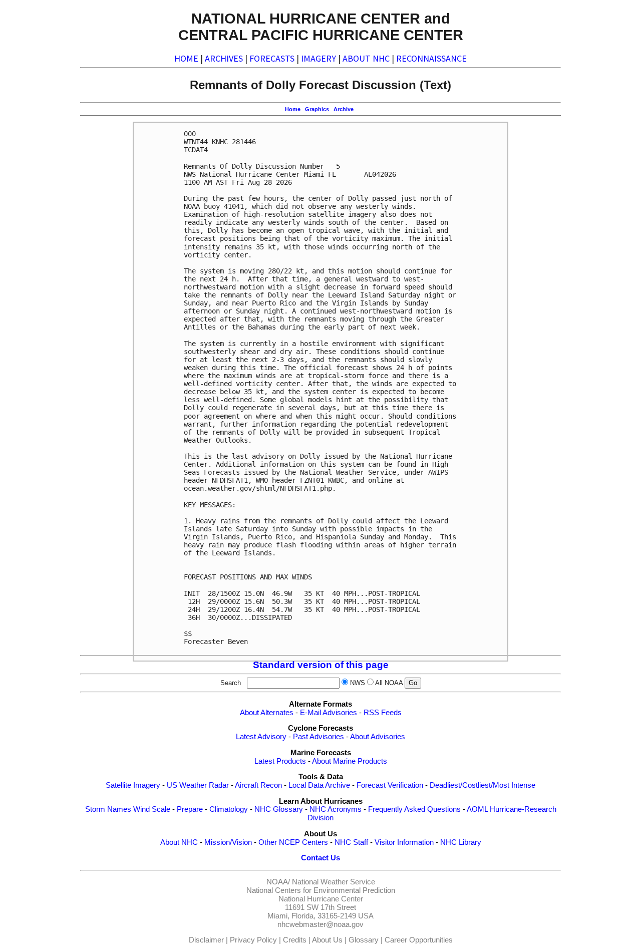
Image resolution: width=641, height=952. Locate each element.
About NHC (179, 842)
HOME (186, 58)
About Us (327, 940)
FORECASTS (271, 58)
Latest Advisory (261, 737)
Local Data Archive (319, 785)
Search (232, 683)
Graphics (317, 109)
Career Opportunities (419, 940)
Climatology (228, 809)
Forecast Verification (390, 785)
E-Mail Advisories (328, 713)
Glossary (364, 940)
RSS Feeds (383, 713)
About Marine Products (349, 761)
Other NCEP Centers (293, 842)
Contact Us (320, 858)
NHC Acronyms (335, 809)
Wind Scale (151, 809)
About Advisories (377, 737)
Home (292, 109)
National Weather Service (333, 882)
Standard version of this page (321, 665)
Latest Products (280, 761)
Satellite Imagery (133, 785)
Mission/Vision (228, 842)
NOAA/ (278, 882)
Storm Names (108, 809)
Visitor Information (404, 842)
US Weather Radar (198, 785)
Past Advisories (318, 737)
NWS (357, 683)
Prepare (190, 809)
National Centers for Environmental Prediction (320, 890)
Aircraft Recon (258, 785)
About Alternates (266, 713)
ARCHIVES (224, 58)
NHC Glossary (278, 809)
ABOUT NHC (366, 58)
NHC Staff (351, 842)
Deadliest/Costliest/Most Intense (482, 785)
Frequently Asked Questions (414, 809)
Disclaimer (206, 940)
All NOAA (389, 683)
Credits (294, 940)
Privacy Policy (253, 940)
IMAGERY (318, 58)
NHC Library (460, 842)
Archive (344, 109)
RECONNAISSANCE (431, 58)
